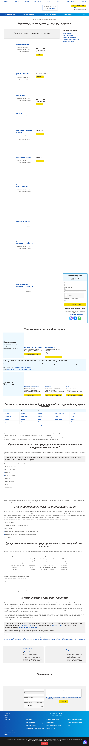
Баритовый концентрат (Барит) (53, 719)
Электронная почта (28, 697)
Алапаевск (7, 413)
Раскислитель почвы (50, 728)
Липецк (40, 416)
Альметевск (8, 416)
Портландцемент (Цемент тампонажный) (35, 728)
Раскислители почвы (67, 639)
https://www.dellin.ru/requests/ (23, 367)
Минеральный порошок (51, 638)
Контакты (83, 14)
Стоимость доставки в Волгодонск (71, 39)
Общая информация (68, 35)
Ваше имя (66, 282)
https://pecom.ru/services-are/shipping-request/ (21, 369)
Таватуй (73, 413)
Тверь (72, 419)
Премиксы (75, 639)
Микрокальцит (7, 638)
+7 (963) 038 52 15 (25, 626)
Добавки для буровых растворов (41, 639)
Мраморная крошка (17, 638)
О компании (6, 1)
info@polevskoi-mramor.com (80, 7)
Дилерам (27, 1)
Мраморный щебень (28, 638)
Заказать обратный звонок (78, 5)
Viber (60, 626)
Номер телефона (68, 287)
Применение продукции (50, 14)
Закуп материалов (8, 725)
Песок (68, 724)
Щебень (68, 725)
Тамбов (73, 416)
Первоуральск (58, 419)
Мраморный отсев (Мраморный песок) (34, 724)
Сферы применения (68, 33)
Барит (69, 638)
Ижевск (23, 419)
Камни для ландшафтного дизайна (74, 722)
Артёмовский (8, 422)
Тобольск (73, 422)
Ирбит (22, 422)
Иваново (23, 413)
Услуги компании (68, 14)
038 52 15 (50, 6)
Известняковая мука (27, 639)
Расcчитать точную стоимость (32, 354)
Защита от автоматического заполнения (73, 291)
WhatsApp (55, 626)
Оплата (48, 1)
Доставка (58, 1)
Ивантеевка (24, 416)
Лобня (39, 419)
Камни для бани (70, 721)
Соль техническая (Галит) (51, 721)
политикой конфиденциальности (77, 300)
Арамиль (7, 419)
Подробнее (39, 54)
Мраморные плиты (30, 727)
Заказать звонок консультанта (75, 304)
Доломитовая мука (16, 639)
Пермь (56, 422)
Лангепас (40, 413)
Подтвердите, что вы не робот (71, 298)
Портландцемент (62, 638)
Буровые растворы (55, 639)
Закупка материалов (71, 1)
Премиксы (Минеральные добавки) (74, 719)
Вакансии (83, 1)
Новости (17, 1)
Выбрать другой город (68, 41)
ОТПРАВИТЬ (63, 701)
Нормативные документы (29, 14)
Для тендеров (37, 1)
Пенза (56, 416)
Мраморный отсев (39, 638)
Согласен (44, 743)
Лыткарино (41, 422)
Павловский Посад (59, 413)
